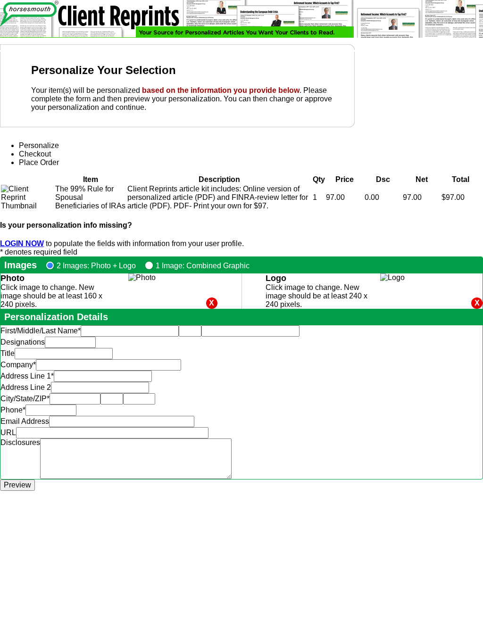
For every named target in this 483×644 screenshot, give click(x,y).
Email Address (24, 421)
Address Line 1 (27, 376)
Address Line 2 (25, 387)
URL (8, 433)
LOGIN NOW (22, 243)
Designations (22, 342)
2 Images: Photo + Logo (96, 266)
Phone (12, 410)
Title (7, 353)
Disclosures (20, 442)
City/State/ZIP (25, 399)
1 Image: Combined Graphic (203, 266)
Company (18, 365)
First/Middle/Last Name (40, 331)
